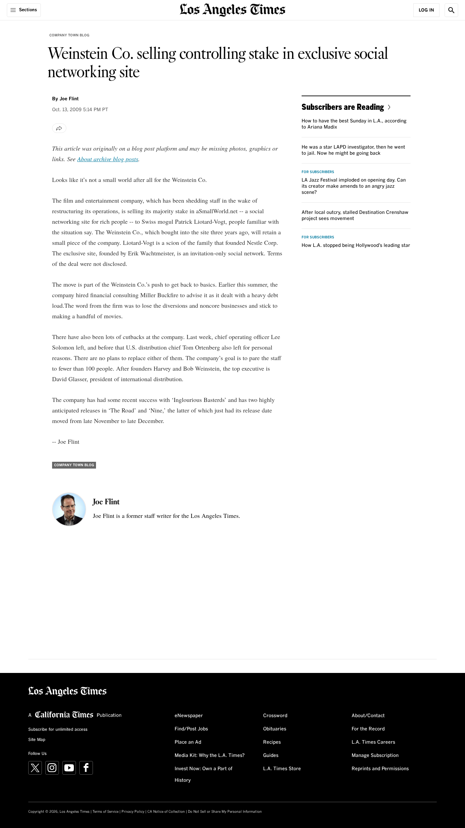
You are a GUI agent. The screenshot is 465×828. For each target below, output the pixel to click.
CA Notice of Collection (166, 811)
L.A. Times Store (282, 768)
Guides (270, 755)
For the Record (368, 729)
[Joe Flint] (69, 509)
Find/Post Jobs (191, 729)
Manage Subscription (375, 755)
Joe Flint (69, 99)
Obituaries (274, 729)
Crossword (275, 715)
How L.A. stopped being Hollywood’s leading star (356, 245)
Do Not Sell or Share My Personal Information (225, 811)
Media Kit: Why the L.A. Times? (210, 755)
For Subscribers (318, 172)
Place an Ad (188, 742)
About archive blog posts (107, 159)
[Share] (59, 128)
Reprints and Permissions (380, 768)
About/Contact (368, 715)
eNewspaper (189, 715)
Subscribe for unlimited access (57, 730)
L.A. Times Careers (373, 742)
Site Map (36, 740)
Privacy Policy (133, 811)
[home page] (232, 9)
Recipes (272, 742)
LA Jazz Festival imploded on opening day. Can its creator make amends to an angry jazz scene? (354, 186)
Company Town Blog (69, 35)
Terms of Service (105, 811)
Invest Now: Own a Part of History (204, 774)
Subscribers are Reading (343, 107)
